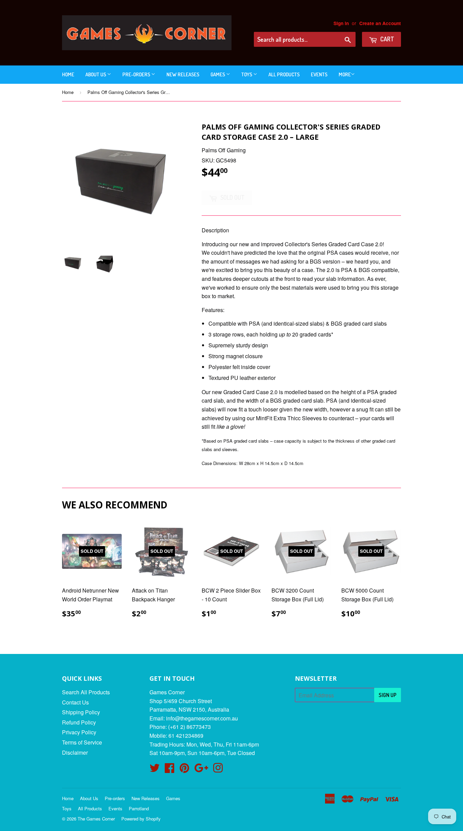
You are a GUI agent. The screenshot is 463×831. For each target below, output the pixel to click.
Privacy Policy (79, 732)
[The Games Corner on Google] (201, 770)
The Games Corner (96, 818)
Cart (386, 39)
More (345, 74)
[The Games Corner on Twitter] (154, 770)
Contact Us (75, 702)
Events (319, 74)
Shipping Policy (81, 712)
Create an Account (380, 23)
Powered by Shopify (141, 818)
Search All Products (86, 692)
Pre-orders (136, 74)
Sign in (341, 23)
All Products (284, 74)
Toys (247, 74)
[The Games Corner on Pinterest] (184, 770)
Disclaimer (75, 752)
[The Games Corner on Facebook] (169, 770)
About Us (96, 74)
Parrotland (139, 808)
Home (68, 74)
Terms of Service (82, 742)
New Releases (182, 74)
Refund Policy (79, 722)
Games (218, 74)
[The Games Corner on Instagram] (218, 770)
